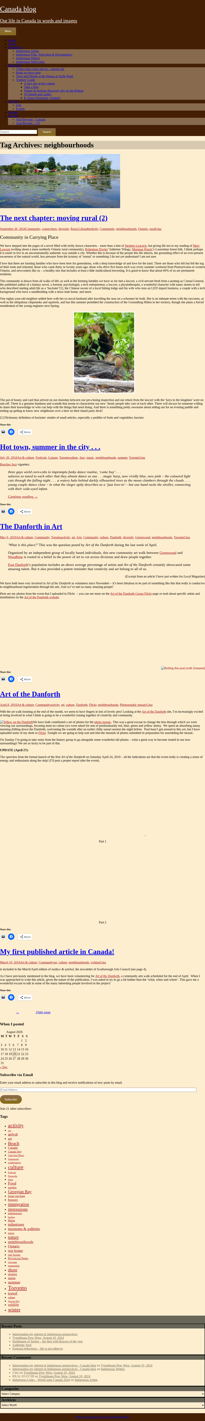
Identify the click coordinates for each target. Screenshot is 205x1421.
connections (49, 229)
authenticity (91, 229)
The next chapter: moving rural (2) (54, 218)
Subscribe (11, 1099)
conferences (14, 1162)
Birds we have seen (28, 72)
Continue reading (23, 497)
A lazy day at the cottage (39, 83)
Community (32, 229)
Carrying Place (16, 1155)
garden (12, 1187)
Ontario (13, 112)
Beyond (13, 116)
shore (12, 1269)
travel (12, 1293)
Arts (79, 537)
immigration (18, 1204)
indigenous (15, 1213)
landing (11, 1217)
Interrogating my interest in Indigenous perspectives (44, 1334)
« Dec (4, 1067)
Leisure (53, 457)
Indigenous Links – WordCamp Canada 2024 (41, 1380)
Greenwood (142, 537)
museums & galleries (24, 1229)
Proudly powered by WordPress (20, 1410)
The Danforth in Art (31, 526)
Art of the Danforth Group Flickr (131, 593)
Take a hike (31, 87)
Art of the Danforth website (41, 597)
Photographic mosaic (133, 704)
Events (20, 108)
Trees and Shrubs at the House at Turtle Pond (44, 76)
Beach (13, 1143)
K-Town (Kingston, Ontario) (42, 98)
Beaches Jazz (8, 464)
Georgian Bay (20, 1191)
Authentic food (21, 1345)
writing (95, 962)
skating (12, 1274)
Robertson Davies (96, 249)
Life (18, 105)
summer (122, 457)
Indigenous (15, 47)
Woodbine (15, 557)
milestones (16, 1224)
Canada (13, 1148)
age (9, 1131)
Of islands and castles (37, 94)
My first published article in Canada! (57, 952)
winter (14, 1309)
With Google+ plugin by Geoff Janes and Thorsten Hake (103, 1417)
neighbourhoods (126, 229)
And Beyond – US (28, 123)
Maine (11, 1220)
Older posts (33, 1012)
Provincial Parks (18, 1258)
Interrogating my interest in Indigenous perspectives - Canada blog (54, 1365)
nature (13, 1237)
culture (73, 457)
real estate (12, 1262)
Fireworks (12, 1176)
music (90, 457)
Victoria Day (14, 1301)
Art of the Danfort (106, 976)
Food (12, 1183)
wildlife (13, 1305)
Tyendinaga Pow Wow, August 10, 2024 (38, 1337)
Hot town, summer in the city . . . (50, 447)
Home (12, 40)
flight (10, 1180)
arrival (13, 1134)
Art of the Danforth (30, 694)
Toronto (64, 457)
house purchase (16, 1196)
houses (13, 1200)
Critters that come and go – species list (40, 69)
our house (14, 1254)
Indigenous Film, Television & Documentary (44, 54)
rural (152, 229)
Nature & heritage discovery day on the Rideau (53, 90)
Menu (8, 31)
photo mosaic (102, 722)
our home (15, 1251)
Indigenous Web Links (30, 61)
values (11, 1297)
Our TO (13, 101)
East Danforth (18, 565)
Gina (158, 229)
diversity (63, 229)
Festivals (41, 457)
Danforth (115, 537)
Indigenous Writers (28, 58)
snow (12, 1278)
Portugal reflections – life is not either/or (37, 1348)
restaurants (14, 1265)
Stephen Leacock (136, 245)
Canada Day (15, 1151)
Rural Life (14, 65)
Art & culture (25, 457)
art (73, 537)
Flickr (92, 704)
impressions (18, 1209)
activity (65, 537)
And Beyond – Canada (30, 119)
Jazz (82, 457)
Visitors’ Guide (25, 80)
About (12, 43)
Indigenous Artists (27, 51)
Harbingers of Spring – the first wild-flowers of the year (47, 1341)
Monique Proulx (142, 249)
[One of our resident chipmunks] (102, 353)
